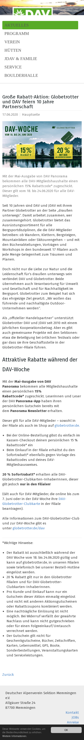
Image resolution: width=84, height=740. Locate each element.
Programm (16, 33)
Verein (12, 42)
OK (66, 730)
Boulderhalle (21, 75)
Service (13, 67)
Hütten (12, 50)
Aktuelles (16, 25)
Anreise (73, 722)
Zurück (8, 674)
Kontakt (72, 712)
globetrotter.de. (67, 425)
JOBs (75, 717)
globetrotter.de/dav (29, 528)
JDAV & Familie (20, 58)
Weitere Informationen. (14, 736)
